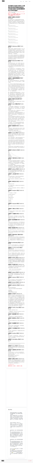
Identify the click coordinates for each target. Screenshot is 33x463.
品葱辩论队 (21, 11)
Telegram (26, 1)
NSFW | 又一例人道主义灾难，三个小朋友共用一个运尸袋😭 (16, 449)
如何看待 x (10, 12)
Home (21, 1)
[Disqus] (16, 380)
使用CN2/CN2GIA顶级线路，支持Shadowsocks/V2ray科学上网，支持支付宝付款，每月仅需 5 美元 (16, 14)
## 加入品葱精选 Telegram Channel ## (13, 15)
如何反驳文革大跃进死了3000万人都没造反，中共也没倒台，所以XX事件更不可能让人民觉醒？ (16, 413)
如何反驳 (19, 11)
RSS (23, 1)
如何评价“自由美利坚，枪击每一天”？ (15, 422)
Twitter (29, 1)
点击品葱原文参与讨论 (11, 364)
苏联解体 (23, 11)
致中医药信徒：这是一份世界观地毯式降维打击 (16, 430)
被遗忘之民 (10, 11)
